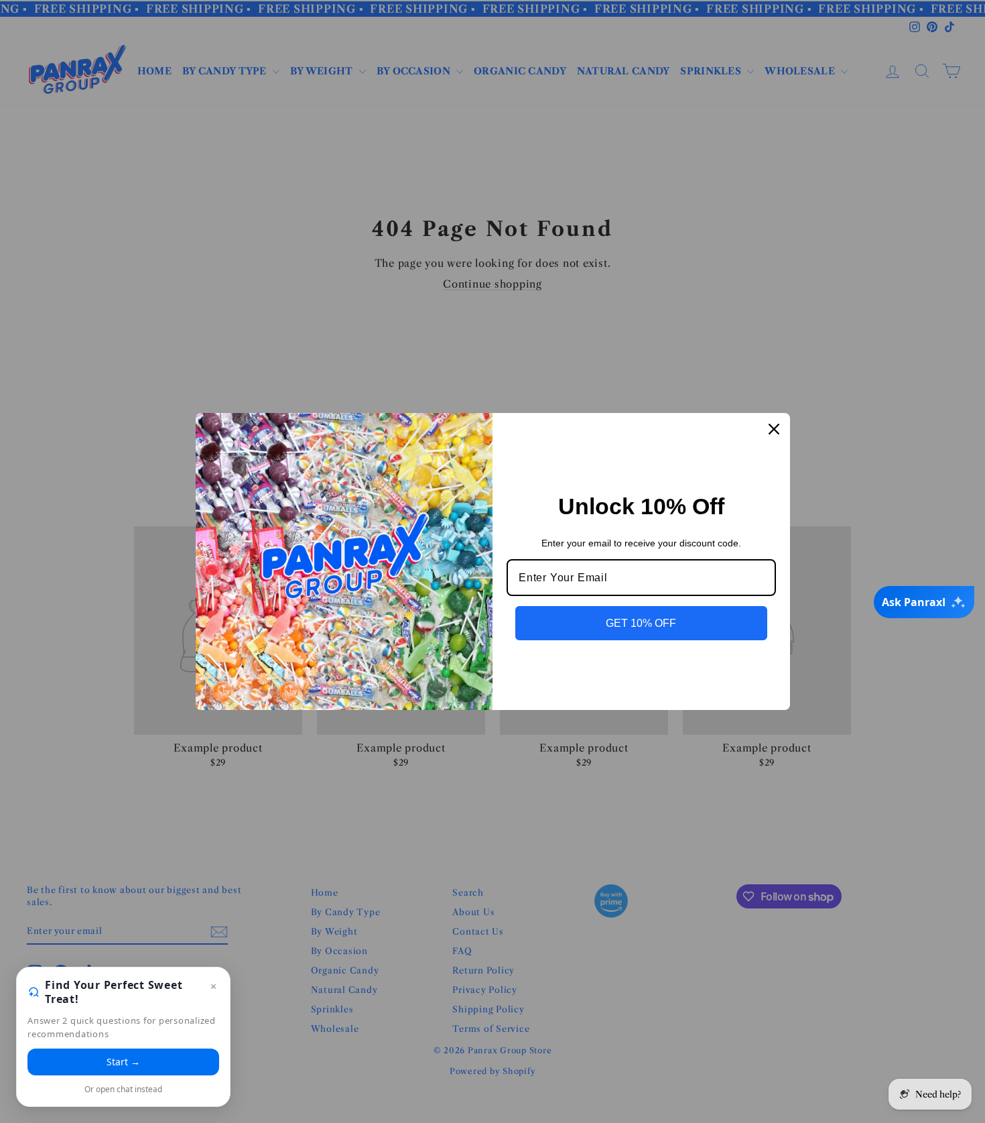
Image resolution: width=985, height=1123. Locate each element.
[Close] (774, 429)
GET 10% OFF (641, 623)
